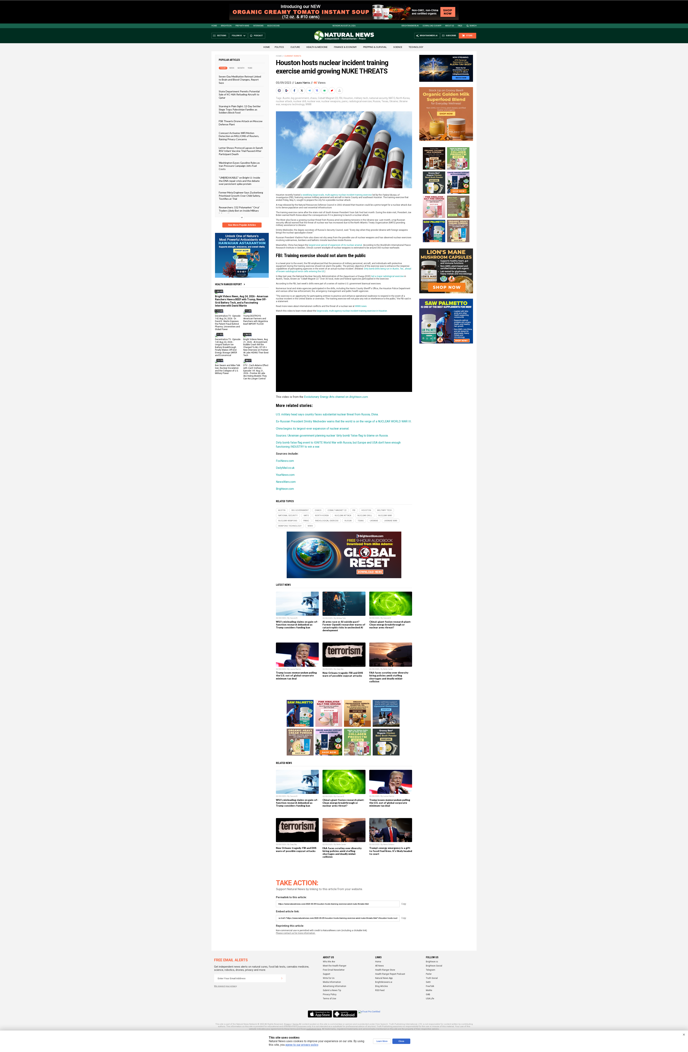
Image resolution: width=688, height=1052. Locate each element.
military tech (361, 98)
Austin (286, 98)
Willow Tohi (341, 618)
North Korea (403, 98)
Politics (279, 47)
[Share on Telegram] (310, 90)
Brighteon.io (432, 961)
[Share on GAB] (325, 90)
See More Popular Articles (242, 225)
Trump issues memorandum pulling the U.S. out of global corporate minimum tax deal (296, 675)
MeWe (429, 990)
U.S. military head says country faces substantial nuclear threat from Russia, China (327, 414)
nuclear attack (284, 101)
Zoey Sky (339, 669)
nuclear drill (299, 101)
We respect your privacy (225, 986)
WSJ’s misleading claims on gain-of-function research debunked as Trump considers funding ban (297, 624)
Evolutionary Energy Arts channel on (336, 397)
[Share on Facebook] (294, 90)
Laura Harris (302, 82)
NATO (392, 98)
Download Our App (432, 26)
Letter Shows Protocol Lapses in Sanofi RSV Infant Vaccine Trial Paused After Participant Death (241, 151)
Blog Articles (381, 986)
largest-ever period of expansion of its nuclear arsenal (335, 245)
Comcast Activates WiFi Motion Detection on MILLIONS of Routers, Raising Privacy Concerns (239, 136)
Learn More (382, 1041)
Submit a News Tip (332, 990)
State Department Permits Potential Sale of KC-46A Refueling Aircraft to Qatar (239, 94)
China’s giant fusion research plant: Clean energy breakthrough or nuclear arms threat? (390, 624)
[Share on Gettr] (332, 90)
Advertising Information (334, 986)
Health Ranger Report (228, 284)
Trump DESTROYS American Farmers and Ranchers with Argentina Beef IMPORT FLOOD (255, 320)
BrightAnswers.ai (410, 26)
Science (397, 47)
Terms (295, 1024)
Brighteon (226, 26)
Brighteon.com (285, 489)
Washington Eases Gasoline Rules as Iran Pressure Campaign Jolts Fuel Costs (239, 165)
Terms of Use (329, 998)
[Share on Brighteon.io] (287, 90)
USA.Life (430, 998)
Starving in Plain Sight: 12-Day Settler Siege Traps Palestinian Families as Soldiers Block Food (240, 109)
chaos (313, 98)
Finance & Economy (345, 47)
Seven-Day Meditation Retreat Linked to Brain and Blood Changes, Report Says (240, 79)
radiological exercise (360, 101)
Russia (376, 101)
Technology (416, 47)
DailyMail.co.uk (285, 468)
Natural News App (384, 978)
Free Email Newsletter (334, 970)
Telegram (430, 970)
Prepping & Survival (375, 47)
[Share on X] (302, 90)
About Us (449, 26)
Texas (384, 101)
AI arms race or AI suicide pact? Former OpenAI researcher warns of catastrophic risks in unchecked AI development (343, 626)
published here (313, 1029)
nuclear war (313, 101)
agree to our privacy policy (301, 1044)
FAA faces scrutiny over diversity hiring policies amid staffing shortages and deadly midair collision (388, 677)
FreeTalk (430, 986)
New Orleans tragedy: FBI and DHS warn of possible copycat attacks (342, 674)
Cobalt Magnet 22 (328, 98)
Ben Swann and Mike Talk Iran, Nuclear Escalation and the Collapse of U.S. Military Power (227, 369)
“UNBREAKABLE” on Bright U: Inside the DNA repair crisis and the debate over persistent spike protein (239, 180)
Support (326, 974)
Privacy (287, 1024)
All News (379, 966)
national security (378, 98)
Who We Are (329, 961)
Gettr (428, 982)
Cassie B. (294, 618)
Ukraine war (390, 521)
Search (473, 26)
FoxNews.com (285, 461)
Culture (295, 47)
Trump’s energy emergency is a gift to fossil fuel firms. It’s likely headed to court (390, 851)
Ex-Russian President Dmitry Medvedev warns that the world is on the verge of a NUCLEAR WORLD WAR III (343, 421)
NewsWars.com (286, 482)
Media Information (332, 982)
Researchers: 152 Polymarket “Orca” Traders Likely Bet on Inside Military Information (239, 210)
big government (300, 98)
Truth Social (432, 978)
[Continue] (282, 978)
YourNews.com (285, 475)
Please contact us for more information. (296, 933)
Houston (348, 98)
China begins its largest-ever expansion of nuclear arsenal (312, 428)
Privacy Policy (329, 994)
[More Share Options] (340, 90)
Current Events (292, 56)
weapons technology (292, 104)
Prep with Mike (242, 26)
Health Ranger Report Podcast (390, 974)
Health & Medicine (317, 47)
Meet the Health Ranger (334, 966)
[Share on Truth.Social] (317, 90)
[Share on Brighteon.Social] (279, 90)
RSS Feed (379, 990)
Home (214, 26)
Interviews (258, 26)
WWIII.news (361, 306)
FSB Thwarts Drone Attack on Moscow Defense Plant (240, 123)
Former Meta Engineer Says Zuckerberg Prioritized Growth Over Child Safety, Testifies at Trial (241, 195)
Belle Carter (388, 669)
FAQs (460, 26)
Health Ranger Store (385, 970)
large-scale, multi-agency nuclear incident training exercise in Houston (352, 311)
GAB (428, 994)
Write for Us (329, 978)
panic (345, 101)
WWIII (308, 104)
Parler (429, 974)
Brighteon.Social (434, 966)
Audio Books (273, 26)
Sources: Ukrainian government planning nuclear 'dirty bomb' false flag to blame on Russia (332, 435)
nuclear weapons (331, 101)
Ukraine (393, 101)
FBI (340, 98)
